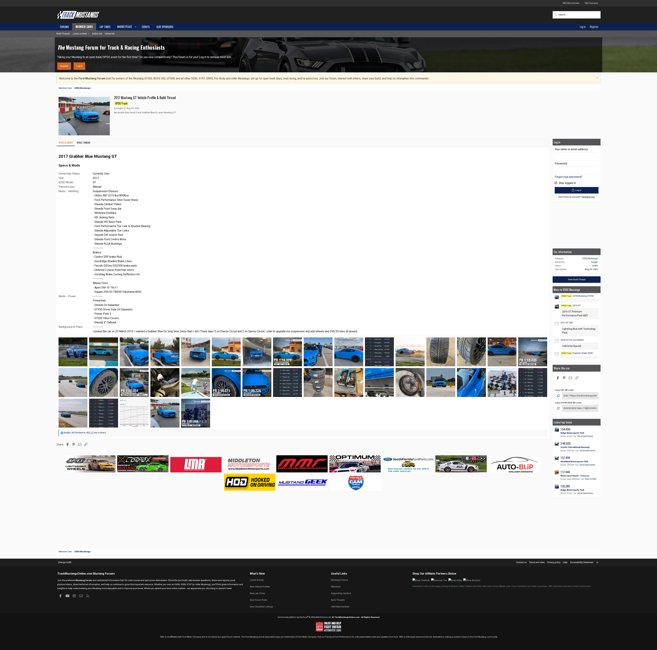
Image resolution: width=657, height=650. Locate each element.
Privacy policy (554, 562)
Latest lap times (563, 422)
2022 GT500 (590, 479)
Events (146, 27)
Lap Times (105, 27)
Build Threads (63, 33)
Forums (64, 27)
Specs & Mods (66, 142)
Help (565, 562)
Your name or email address (571, 149)
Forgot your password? (568, 176)
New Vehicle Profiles (260, 586)
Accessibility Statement (581, 562)
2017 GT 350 (567, 322)
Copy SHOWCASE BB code (568, 402)
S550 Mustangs (590, 258)
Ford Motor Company (191, 637)
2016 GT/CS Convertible (572, 340)
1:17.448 (565, 472)
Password (561, 163)
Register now (588, 197)
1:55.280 (565, 486)
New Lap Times (257, 593)
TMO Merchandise (570, 3)
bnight (119, 108)
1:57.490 (565, 457)
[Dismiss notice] (596, 78)
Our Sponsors (164, 27)
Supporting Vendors (341, 593)
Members (335, 586)
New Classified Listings (261, 606)
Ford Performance (342, 637)
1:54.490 (565, 429)
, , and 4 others (85, 433)
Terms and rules (537, 562)
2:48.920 (565, 443)
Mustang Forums (104, 573)
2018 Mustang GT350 (577, 296)
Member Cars (84, 27)
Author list (97, 33)
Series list (109, 33)
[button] (126, 27)
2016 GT (571, 305)
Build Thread (83, 142)
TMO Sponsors (591, 3)
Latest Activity (257, 580)
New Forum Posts (258, 600)
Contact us (521, 562)
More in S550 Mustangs (567, 289)
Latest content (80, 33)
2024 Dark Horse (585, 436)
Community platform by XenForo (305, 617)
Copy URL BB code (564, 390)
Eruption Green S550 (577, 353)
